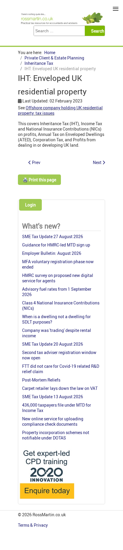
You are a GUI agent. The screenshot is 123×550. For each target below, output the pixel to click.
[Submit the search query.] (96, 31)
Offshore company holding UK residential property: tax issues (60, 110)
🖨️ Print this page (39, 180)
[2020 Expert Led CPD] (46, 500)
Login (30, 205)
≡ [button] (115, 9)
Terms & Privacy (33, 525)
